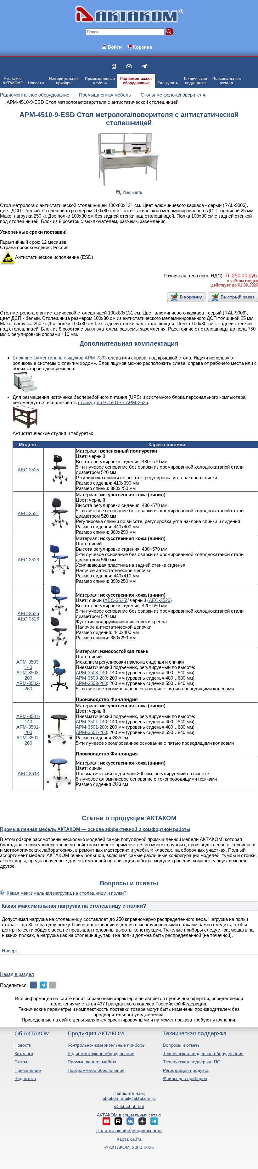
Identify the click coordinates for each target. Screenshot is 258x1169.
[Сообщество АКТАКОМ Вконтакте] (130, 1121)
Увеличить (132, 192)
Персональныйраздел (226, 80)
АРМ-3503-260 (28, 686)
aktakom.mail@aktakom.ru (129, 1098)
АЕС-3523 (28, 559)
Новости (36, 83)
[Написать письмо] (129, 66)
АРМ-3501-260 (28, 740)
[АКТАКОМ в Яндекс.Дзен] (142, 1121)
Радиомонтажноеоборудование (136, 80)
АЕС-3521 (28, 513)
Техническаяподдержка (195, 80)
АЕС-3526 (28, 618)
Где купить (168, 83)
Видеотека (25, 1078)
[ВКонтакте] (33, 985)
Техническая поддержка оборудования (203, 1053)
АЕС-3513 (28, 773)
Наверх (10, 950)
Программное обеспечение (96, 1070)
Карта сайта (129, 1139)
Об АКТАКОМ (32, 1033)
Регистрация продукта (186, 1070)
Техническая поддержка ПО (192, 1061)
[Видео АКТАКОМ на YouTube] (106, 1121)
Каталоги (23, 1053)
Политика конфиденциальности (129, 1130)
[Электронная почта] (52, 985)
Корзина (142, 47)
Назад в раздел (17, 974)
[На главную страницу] (114, 66)
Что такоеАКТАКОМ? (13, 80)
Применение (27, 1070)
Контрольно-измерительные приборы (106, 1045)
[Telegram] (43, 985)
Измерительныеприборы (64, 80)
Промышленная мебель (92, 1061)
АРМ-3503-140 (28, 664)
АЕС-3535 (28, 469)
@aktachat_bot (129, 1106)
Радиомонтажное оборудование (101, 1053)
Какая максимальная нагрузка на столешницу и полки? (66, 893)
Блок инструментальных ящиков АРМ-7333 (60, 357)
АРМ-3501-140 (28, 719)
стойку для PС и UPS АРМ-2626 (113, 402)
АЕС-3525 (28, 613)
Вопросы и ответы (181, 1045)
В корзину (191, 296)
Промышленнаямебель (100, 80)
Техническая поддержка (195, 1033)
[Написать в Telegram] (144, 66)
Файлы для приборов (185, 1078)
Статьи (21, 1061)
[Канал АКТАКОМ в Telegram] (154, 1121)
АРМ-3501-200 (28, 729)
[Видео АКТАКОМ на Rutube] (118, 1121)
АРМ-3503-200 (28, 675)
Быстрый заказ (238, 296)
